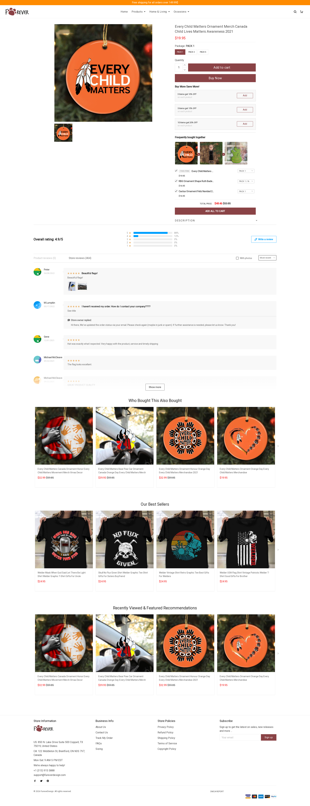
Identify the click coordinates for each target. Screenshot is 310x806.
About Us (101, 727)
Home (124, 11)
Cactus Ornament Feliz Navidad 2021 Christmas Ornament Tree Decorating (196, 191)
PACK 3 (191, 52)
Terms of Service (167, 743)
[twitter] (42, 781)
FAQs (99, 743)
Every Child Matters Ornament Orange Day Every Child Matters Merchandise (244, 471)
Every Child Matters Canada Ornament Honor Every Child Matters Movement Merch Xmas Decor (63, 471)
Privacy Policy (166, 727)
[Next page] (278, 446)
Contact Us (102, 732)
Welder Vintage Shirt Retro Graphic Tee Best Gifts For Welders (184, 574)
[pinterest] (48, 781)
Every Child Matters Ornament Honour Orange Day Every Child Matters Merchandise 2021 (184, 471)
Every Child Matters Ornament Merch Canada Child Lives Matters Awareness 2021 (203, 171)
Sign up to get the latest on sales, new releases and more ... (246, 728)
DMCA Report (217, 791)
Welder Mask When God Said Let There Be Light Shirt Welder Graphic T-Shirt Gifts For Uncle (62, 574)
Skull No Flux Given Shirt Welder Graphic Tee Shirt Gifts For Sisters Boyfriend (123, 574)
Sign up (269, 737)
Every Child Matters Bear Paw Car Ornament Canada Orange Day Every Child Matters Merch (122, 471)
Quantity (179, 60)
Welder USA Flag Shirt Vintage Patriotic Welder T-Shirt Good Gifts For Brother (244, 574)
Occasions (180, 11)
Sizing (99, 748)
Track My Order (104, 737)
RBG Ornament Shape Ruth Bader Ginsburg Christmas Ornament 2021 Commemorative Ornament (196, 181)
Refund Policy (165, 732)
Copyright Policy (167, 748)
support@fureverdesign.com (50, 775)
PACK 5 (203, 52)
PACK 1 (190, 46)
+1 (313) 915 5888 (44, 770)
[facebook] (36, 781)
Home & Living (158, 11)
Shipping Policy (166, 737)
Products (137, 11)
